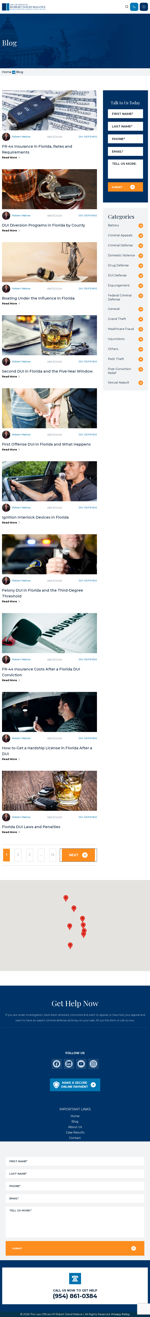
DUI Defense (88, 136)
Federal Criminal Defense (120, 297)
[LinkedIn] (69, 1064)
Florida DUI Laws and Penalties (31, 827)
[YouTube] (81, 1064)
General (114, 309)
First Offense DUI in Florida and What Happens (46, 444)
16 (53, 855)
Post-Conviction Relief (119, 371)
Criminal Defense (120, 245)
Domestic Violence (121, 255)
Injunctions (116, 339)
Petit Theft (116, 359)
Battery (113, 225)
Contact (75, 1138)
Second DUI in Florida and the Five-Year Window (47, 371)
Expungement (119, 285)
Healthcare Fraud (121, 329)
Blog (75, 1121)
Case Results (75, 1132)
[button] (83, 935)
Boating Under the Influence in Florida (38, 298)
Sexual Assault (118, 382)
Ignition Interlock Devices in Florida (35, 517)
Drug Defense (118, 265)
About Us (75, 1127)
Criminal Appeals (120, 235)
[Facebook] (56, 1064)
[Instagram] (93, 1064)
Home (6, 72)
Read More (9, 157)
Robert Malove (21, 136)
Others (113, 349)
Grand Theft (117, 319)
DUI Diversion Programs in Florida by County (43, 225)
